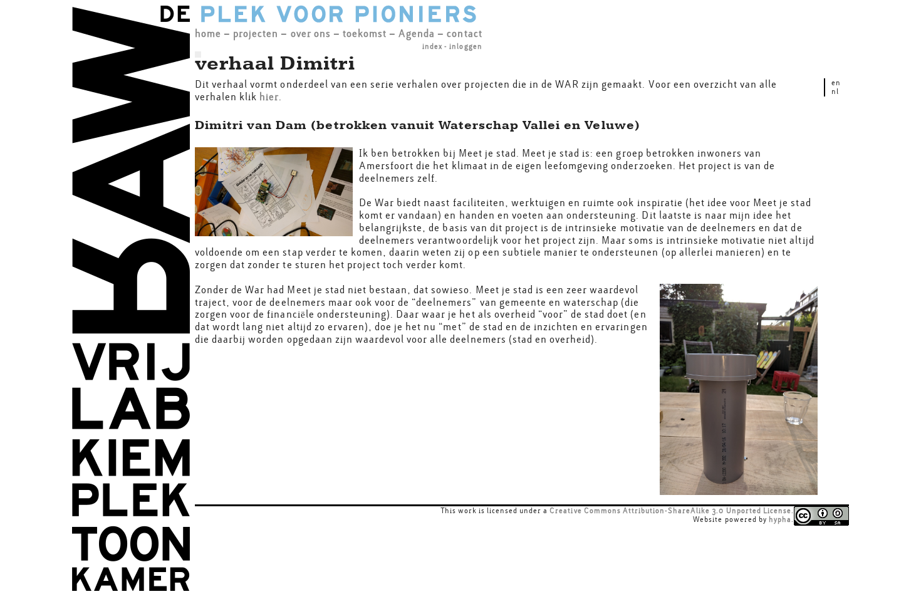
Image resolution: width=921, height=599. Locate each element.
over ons (311, 33)
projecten (255, 33)
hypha (780, 519)
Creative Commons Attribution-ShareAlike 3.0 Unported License (670, 510)
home (208, 33)
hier (269, 97)
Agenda (416, 33)
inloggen (465, 46)
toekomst (365, 33)
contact (464, 33)
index (432, 46)
